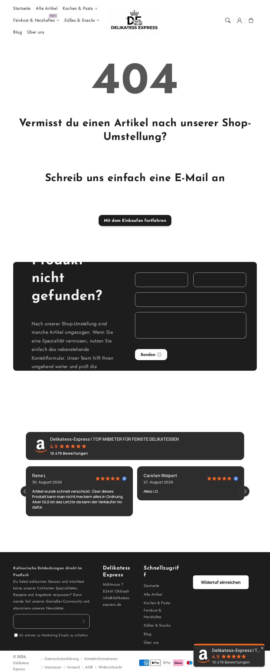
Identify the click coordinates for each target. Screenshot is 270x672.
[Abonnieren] (84, 621)
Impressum (53, 667)
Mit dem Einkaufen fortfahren (135, 220)
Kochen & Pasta (78, 8)
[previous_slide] (26, 491)
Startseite (151, 585)
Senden (148, 354)
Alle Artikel (153, 594)
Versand (73, 667)
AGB (89, 667)
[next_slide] (244, 491)
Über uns (151, 642)
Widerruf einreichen (221, 582)
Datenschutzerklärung (62, 658)
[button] (228, 20)
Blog (147, 634)
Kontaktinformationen (101, 658)
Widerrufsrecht (110, 667)
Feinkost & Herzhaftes (34, 20)
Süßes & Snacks (79, 20)
